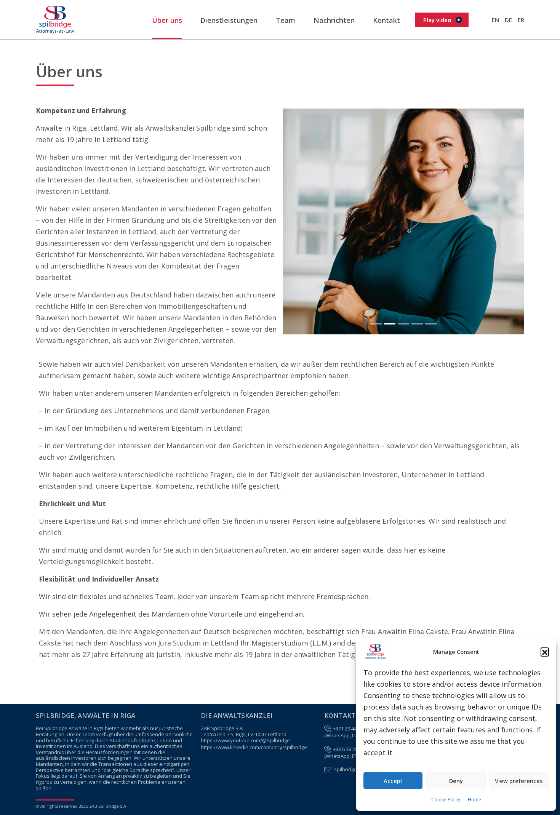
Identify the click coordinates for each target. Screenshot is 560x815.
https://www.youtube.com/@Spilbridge (245, 741)
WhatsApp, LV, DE (346, 736)
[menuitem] (495, 20)
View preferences (519, 781)
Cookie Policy (445, 799)
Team (285, 20)
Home (474, 799)
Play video (437, 20)
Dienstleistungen (229, 20)
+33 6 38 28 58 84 (352, 749)
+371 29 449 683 (350, 729)
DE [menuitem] (508, 20)
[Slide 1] (376, 324)
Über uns (167, 20)
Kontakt (386, 20)
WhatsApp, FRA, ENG (349, 756)
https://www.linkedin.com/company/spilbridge (254, 748)
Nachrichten (334, 20)
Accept (393, 781)
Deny (456, 781)
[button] (545, 651)
